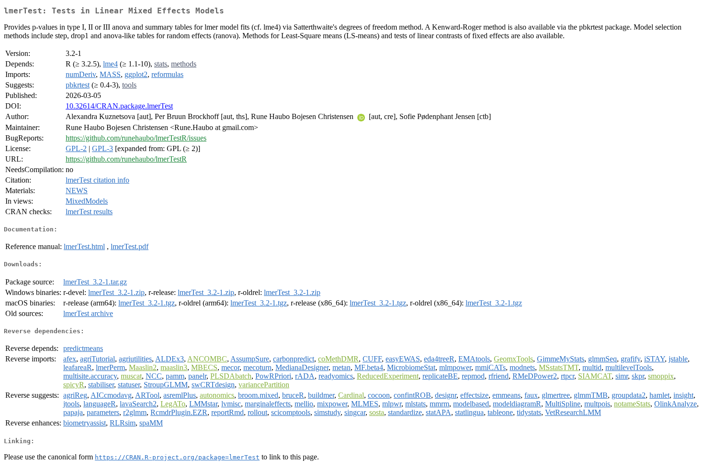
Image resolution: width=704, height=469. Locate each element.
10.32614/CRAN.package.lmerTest (119, 106)
